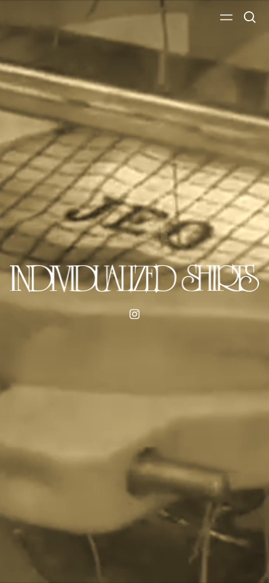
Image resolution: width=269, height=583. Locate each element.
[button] (250, 17)
